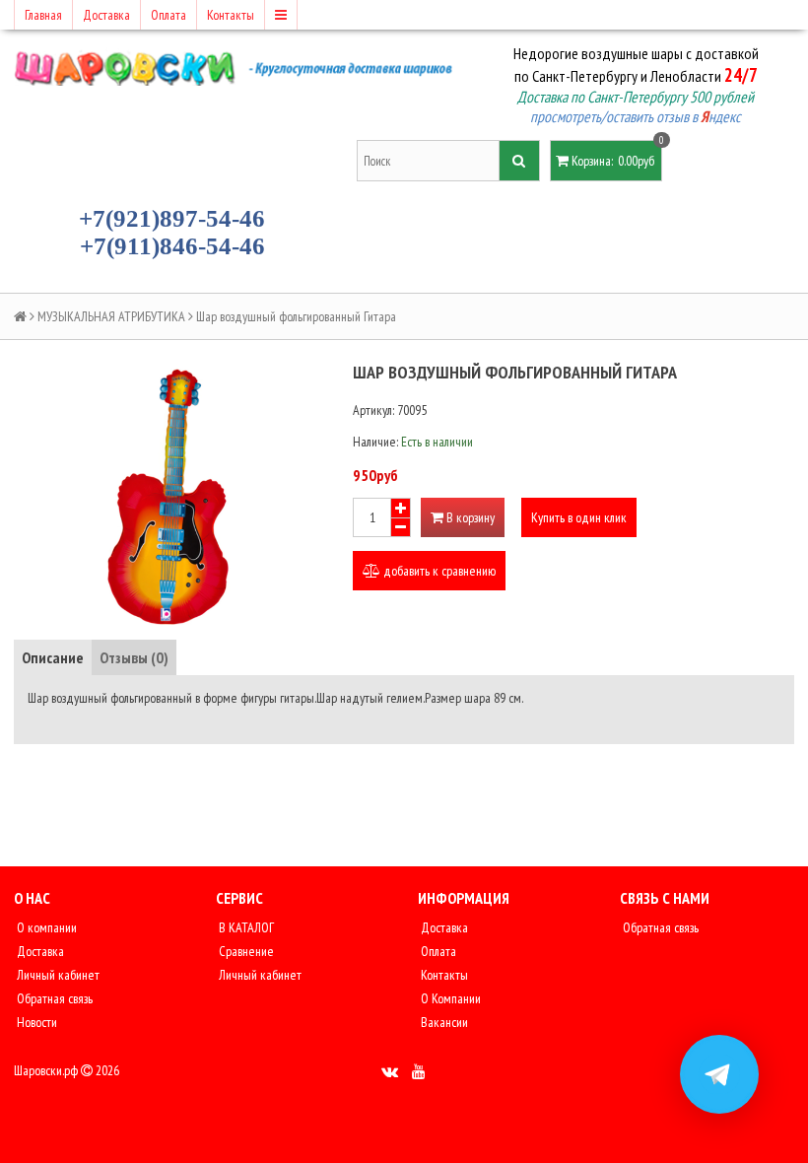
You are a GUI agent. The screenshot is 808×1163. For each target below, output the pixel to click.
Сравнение (245, 951)
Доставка (106, 15)
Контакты (230, 15)
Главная (43, 15)
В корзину (469, 517)
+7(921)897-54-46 (172, 218)
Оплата (168, 15)
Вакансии (443, 1022)
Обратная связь (53, 998)
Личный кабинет (57, 975)
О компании (45, 927)
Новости (35, 1022)
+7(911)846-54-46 (172, 246)
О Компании (449, 998)
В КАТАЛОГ (245, 927)
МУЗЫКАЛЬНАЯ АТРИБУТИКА (111, 316)
